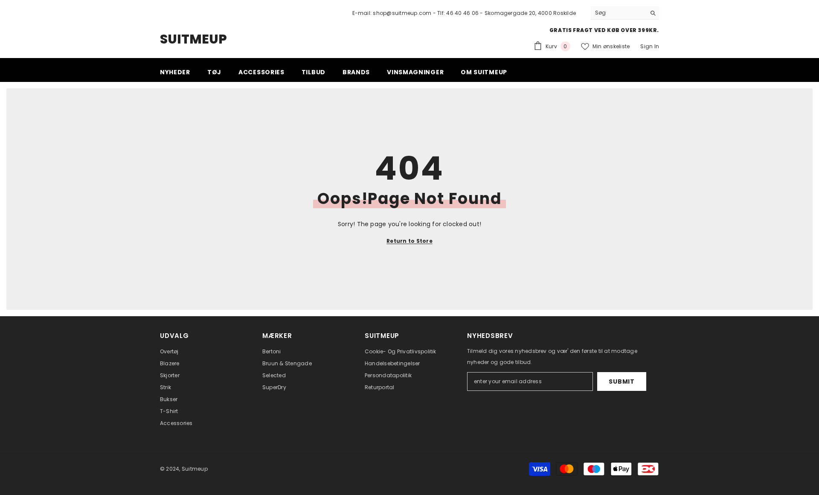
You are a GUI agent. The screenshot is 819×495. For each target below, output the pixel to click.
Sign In (649, 46)
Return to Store (409, 241)
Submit (621, 381)
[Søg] (625, 13)
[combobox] (618, 12)
